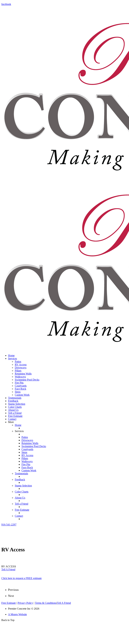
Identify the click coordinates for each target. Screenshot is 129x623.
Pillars (18, 370)
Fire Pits (19, 382)
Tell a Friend (15, 413)
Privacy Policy (25, 602)
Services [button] (12, 358)
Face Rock (20, 388)
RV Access (21, 364)
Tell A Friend (8, 569)
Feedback (13, 400)
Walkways (20, 376)
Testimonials (14, 397)
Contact (12, 419)
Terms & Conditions (45, 602)
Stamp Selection (16, 403)
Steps (17, 391)
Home (11, 355)
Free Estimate (15, 416)
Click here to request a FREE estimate (21, 578)
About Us (13, 409)
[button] (8, 524)
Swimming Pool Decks (27, 379)
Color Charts (15, 406)
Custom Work (22, 394)
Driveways (20, 367)
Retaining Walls (23, 373)
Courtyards (21, 385)
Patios (18, 361)
